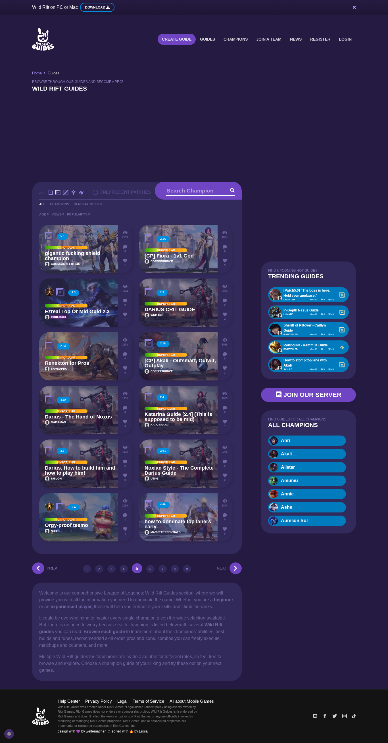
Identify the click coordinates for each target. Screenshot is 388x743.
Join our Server (311, 394)
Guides (207, 39)
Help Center (69, 701)
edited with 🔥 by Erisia (130, 731)
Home (37, 73)
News (296, 39)
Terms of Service (148, 701)
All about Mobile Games (192, 701)
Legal (122, 701)
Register (320, 39)
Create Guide (176, 39)
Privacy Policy (98, 701)
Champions (236, 39)
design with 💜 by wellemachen (82, 731)
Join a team (268, 39)
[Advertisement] (194, 136)
